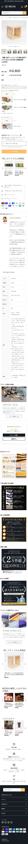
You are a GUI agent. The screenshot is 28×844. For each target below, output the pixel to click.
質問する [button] (14, 439)
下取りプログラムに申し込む (12, 143)
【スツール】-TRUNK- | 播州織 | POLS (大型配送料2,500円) (19, 172)
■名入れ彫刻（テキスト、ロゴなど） (10, 85)
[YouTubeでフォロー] (11, 822)
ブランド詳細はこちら (14, 416)
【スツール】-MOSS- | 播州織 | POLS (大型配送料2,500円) (8, 172)
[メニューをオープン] (2, 6)
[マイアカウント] (22, 7)
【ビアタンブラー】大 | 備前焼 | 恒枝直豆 (19, 732)
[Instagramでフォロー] (8, 822)
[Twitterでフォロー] (6, 822)
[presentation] (3, 168)
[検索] (24, 13)
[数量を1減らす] (10, 80)
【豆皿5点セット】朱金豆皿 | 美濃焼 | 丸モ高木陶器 (8, 705)
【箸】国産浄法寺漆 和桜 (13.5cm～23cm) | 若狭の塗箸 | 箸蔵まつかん (19, 705)
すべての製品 (9, 17)
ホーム (3, 17)
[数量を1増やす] (19, 80)
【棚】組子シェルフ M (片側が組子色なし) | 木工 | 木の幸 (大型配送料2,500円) (13, 674)
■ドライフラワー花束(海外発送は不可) (10, 90)
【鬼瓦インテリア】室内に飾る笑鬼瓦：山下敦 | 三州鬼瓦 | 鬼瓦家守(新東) (8, 732)
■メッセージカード (6, 117)
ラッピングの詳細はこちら (14, 642)
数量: (3, 80)
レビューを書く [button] (14, 435)
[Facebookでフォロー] (3, 822)
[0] (25, 7)
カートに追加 (14, 151)
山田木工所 (4, 65)
